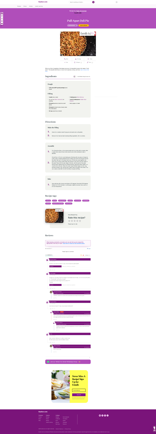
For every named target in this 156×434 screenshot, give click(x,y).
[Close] (99, 202)
